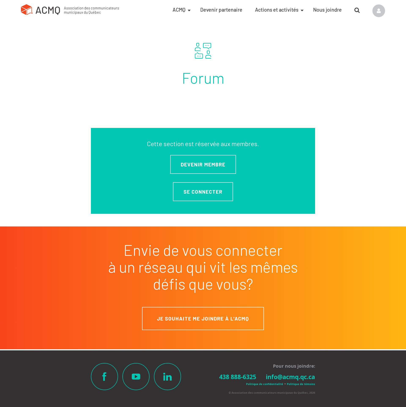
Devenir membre (203, 164)
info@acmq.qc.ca (290, 377)
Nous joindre (327, 10)
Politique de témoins (301, 384)
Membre (378, 10)
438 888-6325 (237, 377)
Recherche (357, 8)
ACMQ (179, 10)
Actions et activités (276, 10)
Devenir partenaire (221, 10)
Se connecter (203, 192)
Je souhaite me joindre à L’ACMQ (203, 318)
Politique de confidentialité (264, 384)
